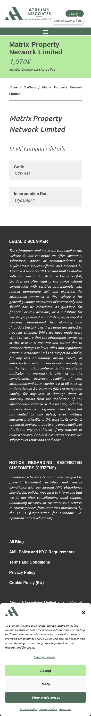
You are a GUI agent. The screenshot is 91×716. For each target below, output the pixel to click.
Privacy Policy (48, 709)
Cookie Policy (28, 709)
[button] (83, 612)
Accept (45, 670)
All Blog (16, 542)
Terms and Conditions (29, 562)
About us (65, 709)
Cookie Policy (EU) (26, 583)
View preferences (45, 697)
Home (13, 87)
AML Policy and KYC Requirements (41, 552)
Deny (45, 683)
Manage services (44, 657)
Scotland (30, 87)
